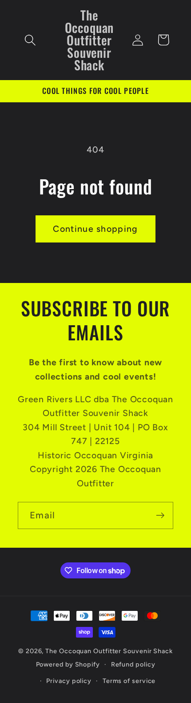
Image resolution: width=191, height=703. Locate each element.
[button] (30, 40)
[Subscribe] (160, 515)
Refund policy (133, 664)
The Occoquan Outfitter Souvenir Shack (109, 651)
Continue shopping (95, 228)
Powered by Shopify (68, 664)
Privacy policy (69, 681)
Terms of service (129, 681)
